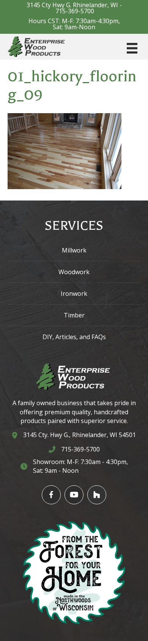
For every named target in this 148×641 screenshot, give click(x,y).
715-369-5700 (74, 11)
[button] (51, 494)
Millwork (74, 250)
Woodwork (74, 272)
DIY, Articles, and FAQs (74, 337)
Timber (74, 315)
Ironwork (74, 293)
